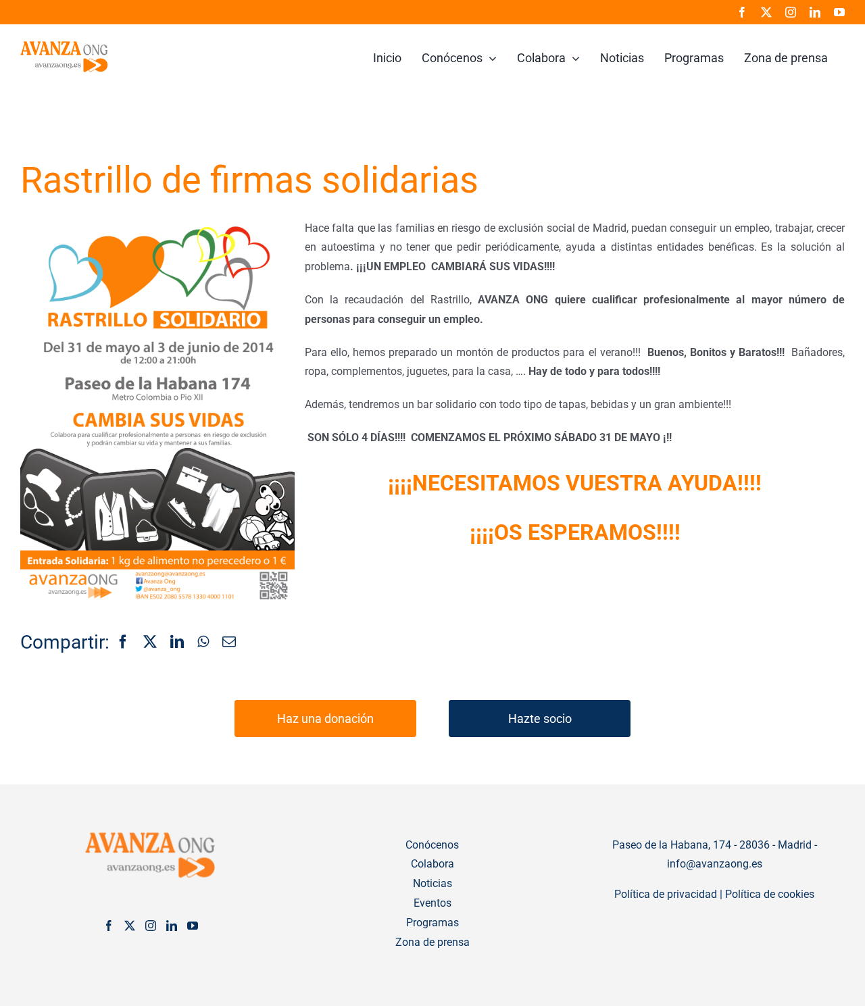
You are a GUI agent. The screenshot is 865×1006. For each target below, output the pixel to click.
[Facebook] (123, 642)
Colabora (432, 863)
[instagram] (790, 12)
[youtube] (839, 12)
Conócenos (432, 844)
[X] (150, 642)
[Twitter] (129, 925)
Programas (432, 922)
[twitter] (766, 12)
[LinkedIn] (177, 642)
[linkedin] (815, 12)
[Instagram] (150, 925)
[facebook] (742, 12)
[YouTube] (192, 925)
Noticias (432, 883)
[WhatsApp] (203, 642)
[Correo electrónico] (229, 642)
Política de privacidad (665, 894)
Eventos (432, 903)
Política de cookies (769, 894)
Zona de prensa (432, 942)
